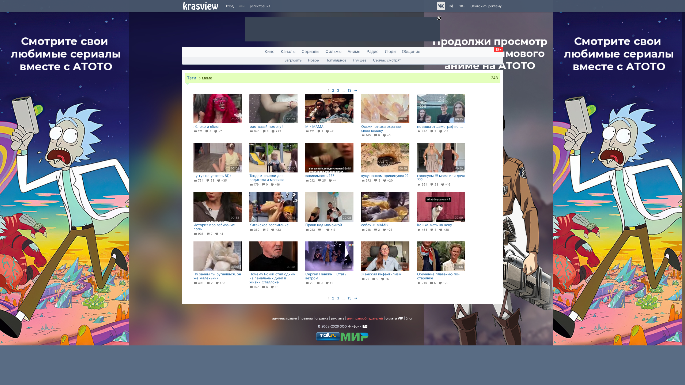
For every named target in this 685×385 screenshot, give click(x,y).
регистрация (260, 6)
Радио (373, 51)
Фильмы (333, 51)
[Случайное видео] (451, 6)
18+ (462, 6)
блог (409, 318)
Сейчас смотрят (387, 60)
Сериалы (310, 51)
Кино (270, 51)
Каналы (288, 51)
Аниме (354, 51)
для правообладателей (365, 318)
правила (306, 318)
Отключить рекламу (486, 6)
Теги (191, 77)
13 (349, 90)
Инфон (354, 326)
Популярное (336, 60)
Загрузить (293, 60)
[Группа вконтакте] (440, 9)
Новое (313, 60)
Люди (390, 51)
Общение (411, 51)
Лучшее (360, 60)
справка (321, 318)
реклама (337, 318)
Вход (230, 6)
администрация (284, 318)
